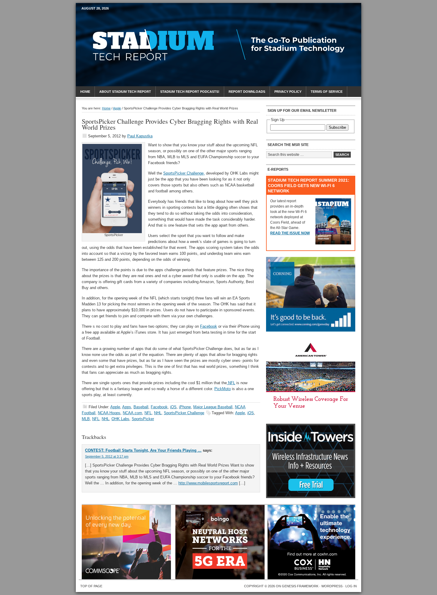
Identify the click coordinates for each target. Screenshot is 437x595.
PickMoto (222, 389)
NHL (157, 413)
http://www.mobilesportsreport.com (208, 483)
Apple (115, 407)
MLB (86, 419)
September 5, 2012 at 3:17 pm (106, 456)
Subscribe (337, 127)
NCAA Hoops (109, 413)
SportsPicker (143, 419)
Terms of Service (326, 91)
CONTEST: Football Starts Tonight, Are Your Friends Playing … (143, 450)
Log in (351, 586)
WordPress (331, 586)
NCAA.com (132, 413)
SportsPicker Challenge (184, 413)
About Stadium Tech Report (125, 91)
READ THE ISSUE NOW (290, 233)
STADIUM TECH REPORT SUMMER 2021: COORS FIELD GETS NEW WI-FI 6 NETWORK (308, 185)
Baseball (140, 407)
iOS (173, 407)
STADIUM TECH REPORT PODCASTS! (189, 91)
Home (85, 91)
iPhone (185, 407)
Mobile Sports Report (128, 19)
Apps (126, 407)
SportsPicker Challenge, (184, 173)
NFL (231, 383)
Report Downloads (247, 91)
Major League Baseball (212, 407)
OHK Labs (120, 419)
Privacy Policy (287, 91)
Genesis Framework (300, 586)
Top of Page (91, 586)
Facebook (208, 326)
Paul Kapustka (140, 136)
